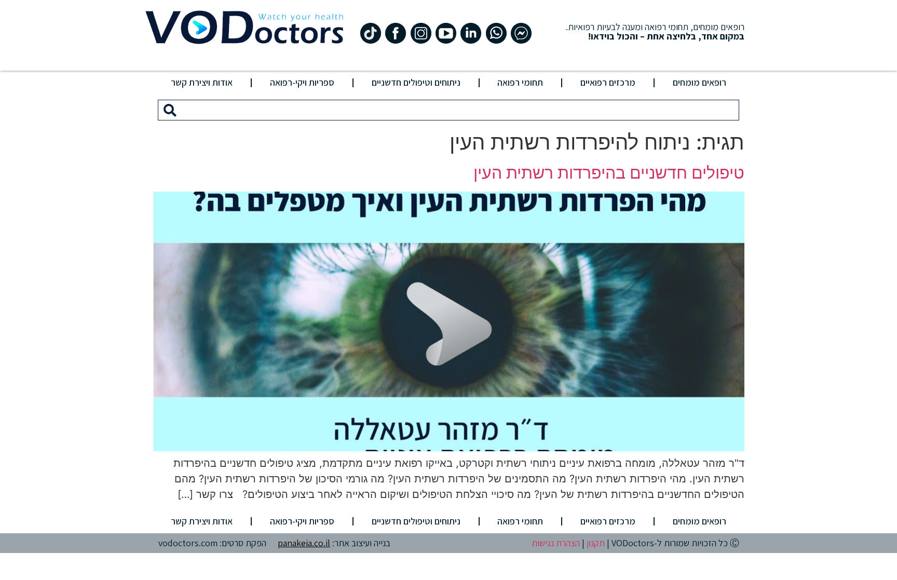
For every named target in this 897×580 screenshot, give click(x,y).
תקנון (596, 543)
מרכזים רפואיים (607, 82)
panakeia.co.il (304, 543)
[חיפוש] (170, 110)
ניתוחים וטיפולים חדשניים (416, 82)
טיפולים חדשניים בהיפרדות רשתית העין (608, 173)
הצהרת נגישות (556, 543)
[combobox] (460, 110)
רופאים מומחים (699, 82)
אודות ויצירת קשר (202, 82)
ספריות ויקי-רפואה (302, 82)
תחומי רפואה (520, 82)
